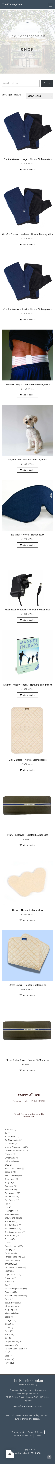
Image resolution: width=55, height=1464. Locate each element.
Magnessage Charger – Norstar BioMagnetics (27, 609)
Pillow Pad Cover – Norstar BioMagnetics (27, 835)
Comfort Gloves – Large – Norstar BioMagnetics (28, 159)
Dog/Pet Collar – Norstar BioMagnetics (27, 459)
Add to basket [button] (29, 170)
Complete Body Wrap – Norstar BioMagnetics (27, 384)
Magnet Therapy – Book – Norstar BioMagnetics (27, 684)
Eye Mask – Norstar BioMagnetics (27, 534)
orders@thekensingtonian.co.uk (28, 1406)
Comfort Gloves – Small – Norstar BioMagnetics (27, 309)
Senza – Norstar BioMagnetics (27, 910)
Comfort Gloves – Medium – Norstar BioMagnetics (27, 234)
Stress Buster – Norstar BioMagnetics (27, 985)
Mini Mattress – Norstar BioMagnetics (28, 760)
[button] (50, 5)
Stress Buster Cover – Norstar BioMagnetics (27, 1060)
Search (47, 83)
